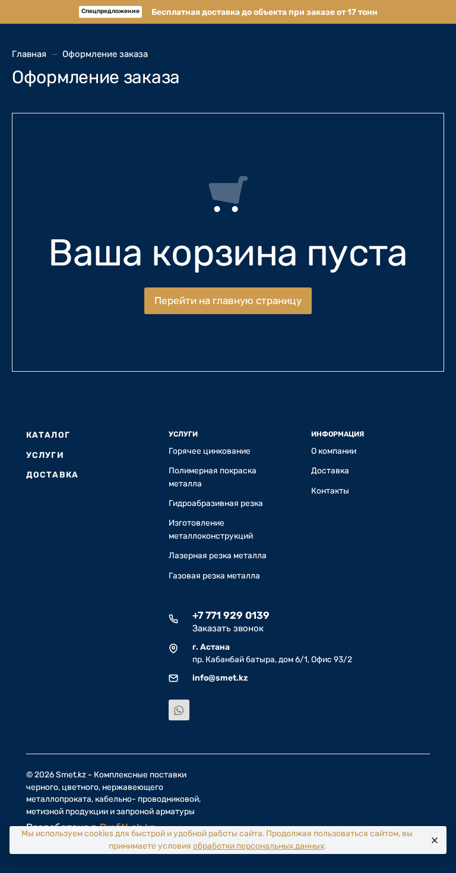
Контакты (330, 490)
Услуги (45, 455)
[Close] (433, 840)
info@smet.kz (220, 677)
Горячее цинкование (210, 451)
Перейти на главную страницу (228, 300)
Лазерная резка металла (218, 555)
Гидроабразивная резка (216, 503)
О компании (333, 451)
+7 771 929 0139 (231, 615)
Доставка (52, 474)
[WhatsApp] (179, 710)
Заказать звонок (228, 628)
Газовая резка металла (214, 575)
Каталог (48, 434)
